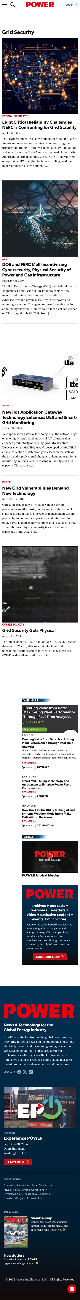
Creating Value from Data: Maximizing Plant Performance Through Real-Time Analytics (48, 742)
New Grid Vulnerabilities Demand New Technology (35, 490)
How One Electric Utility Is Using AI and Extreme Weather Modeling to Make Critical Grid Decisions (48, 813)
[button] (4, 5)
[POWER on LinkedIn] (31, 1072)
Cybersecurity (13, 624)
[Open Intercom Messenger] (71, 1288)
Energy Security (15, 116)
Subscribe (57, 1230)
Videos (28, 836)
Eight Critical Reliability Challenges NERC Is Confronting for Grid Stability (39, 124)
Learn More (16, 1162)
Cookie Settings (13, 1198)
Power (6, 482)
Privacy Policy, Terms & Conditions (24, 1189)
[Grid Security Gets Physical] (40, 584)
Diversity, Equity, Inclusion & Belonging (27, 1194)
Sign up (31, 1263)
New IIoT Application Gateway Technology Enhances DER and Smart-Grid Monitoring (39, 417)
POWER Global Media (40, 875)
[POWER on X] (25, 1072)
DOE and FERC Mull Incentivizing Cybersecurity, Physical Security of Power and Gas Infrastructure (36, 269)
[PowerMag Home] (40, 4)
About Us (44, 1185)
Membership (27, 1185)
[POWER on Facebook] (19, 1072)
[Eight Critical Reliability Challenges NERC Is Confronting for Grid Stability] (40, 75)
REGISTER (27, 763)
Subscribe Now (48, 957)
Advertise (9, 1185)
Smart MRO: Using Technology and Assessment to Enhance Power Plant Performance (46, 784)
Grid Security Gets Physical (29, 630)
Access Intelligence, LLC (31, 1280)
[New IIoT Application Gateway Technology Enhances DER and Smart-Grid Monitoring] (40, 365)
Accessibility (34, 1198)
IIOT (5, 258)
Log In (70, 4)
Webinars (30, 700)
